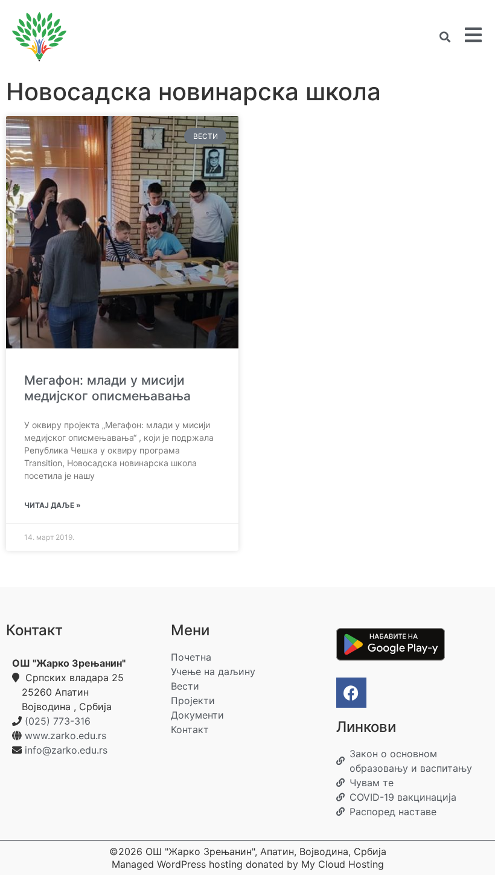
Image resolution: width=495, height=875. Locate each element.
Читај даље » (52, 505)
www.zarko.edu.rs (65, 735)
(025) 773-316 (58, 721)
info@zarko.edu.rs (66, 750)
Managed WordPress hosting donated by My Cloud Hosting (248, 864)
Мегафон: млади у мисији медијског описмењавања (107, 388)
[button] (445, 37)
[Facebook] (351, 693)
